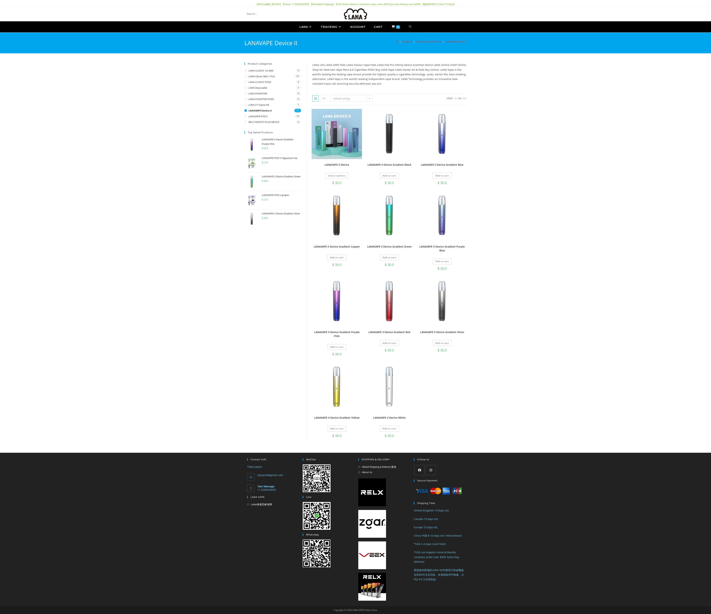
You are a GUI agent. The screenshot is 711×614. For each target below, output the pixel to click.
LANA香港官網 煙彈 (261, 504)
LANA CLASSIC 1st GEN (260, 70)
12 (455, 98)
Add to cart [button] (389, 175)
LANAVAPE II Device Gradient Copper (337, 246)
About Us (367, 472)
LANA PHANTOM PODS (261, 99)
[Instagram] (431, 470)
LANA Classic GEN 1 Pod (261, 76)
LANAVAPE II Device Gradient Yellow (336, 417)
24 (459, 98)
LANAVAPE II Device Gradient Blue (442, 164)
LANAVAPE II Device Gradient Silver (442, 332)
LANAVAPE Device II (456, 41)
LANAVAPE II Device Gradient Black (389, 164)
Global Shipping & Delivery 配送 (379, 466)
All (465, 98)
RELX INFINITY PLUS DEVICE (263, 122)
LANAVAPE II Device (337, 164)
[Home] (397, 41)
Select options (337, 175)
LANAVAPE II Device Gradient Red (389, 332)
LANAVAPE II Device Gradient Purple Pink (337, 334)
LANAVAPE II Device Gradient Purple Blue (442, 248)
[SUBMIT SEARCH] (273, 14)
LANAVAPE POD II (258, 116)
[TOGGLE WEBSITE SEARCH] (410, 26)
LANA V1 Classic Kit (258, 104)
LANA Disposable (257, 87)
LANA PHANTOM (257, 93)
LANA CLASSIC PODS (259, 82)
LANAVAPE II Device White (389, 417)
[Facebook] (419, 470)
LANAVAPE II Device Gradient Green (389, 246)
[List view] (324, 98)
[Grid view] (315, 98)
